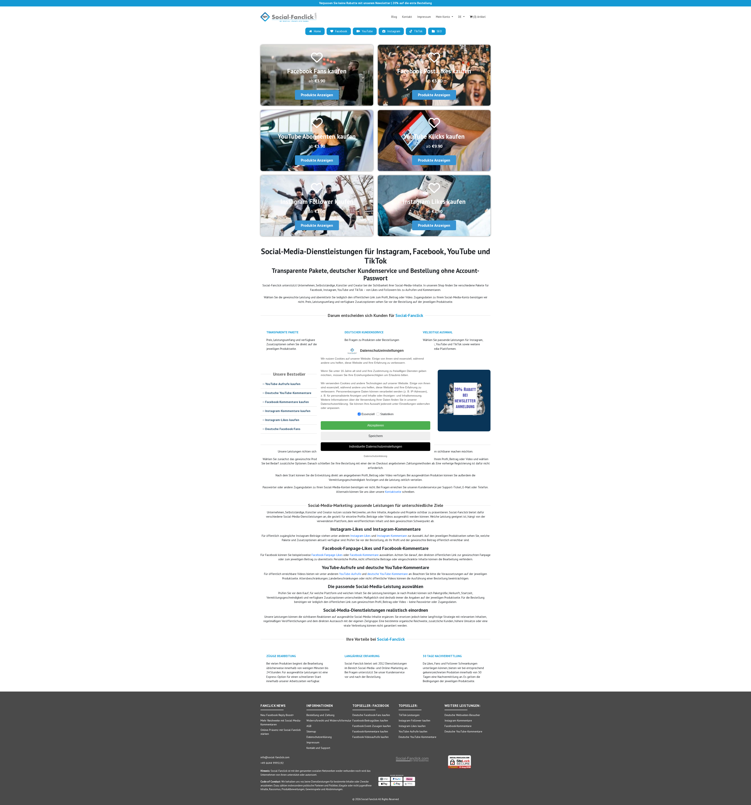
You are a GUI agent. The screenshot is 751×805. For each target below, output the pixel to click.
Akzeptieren (375, 425)
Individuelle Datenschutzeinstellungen (375, 446)
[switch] (359, 414)
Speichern (375, 436)
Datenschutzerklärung (375, 456)
